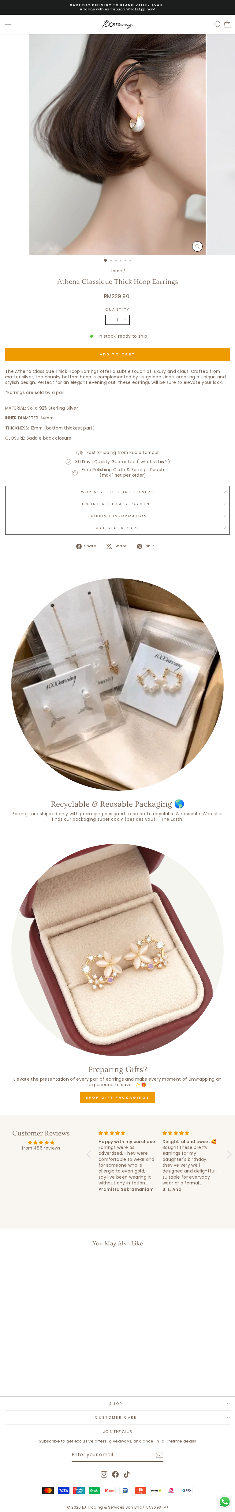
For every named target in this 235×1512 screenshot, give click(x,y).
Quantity (117, 309)
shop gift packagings (118, 1097)
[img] (41, 1143)
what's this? (153, 462)
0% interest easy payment (117, 503)
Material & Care (117, 528)
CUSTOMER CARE (116, 1417)
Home (116, 270)
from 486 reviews (41, 1148)
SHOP (115, 1403)
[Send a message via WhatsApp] (225, 1502)
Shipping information (117, 516)
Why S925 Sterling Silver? (117, 492)
